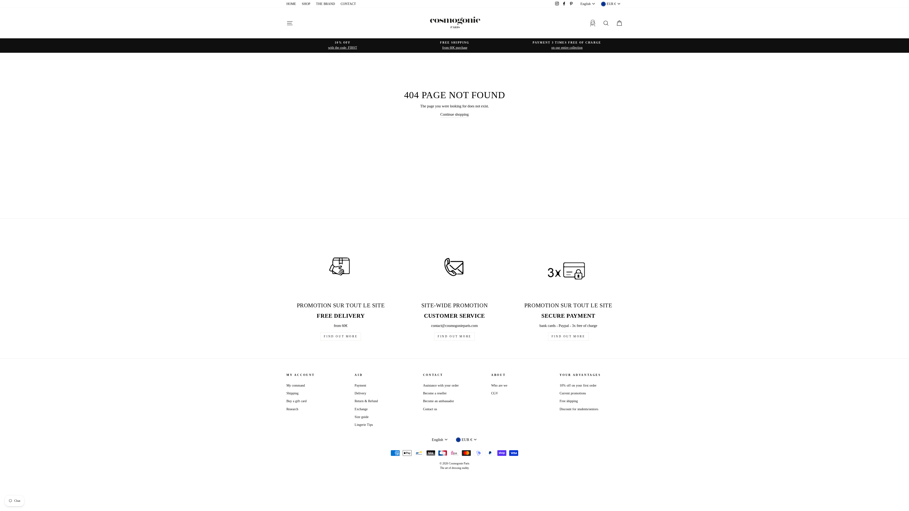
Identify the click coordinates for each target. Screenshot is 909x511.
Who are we (499, 385)
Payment (360, 385)
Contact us (430, 409)
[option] (342, 45)
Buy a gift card (296, 401)
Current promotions (573, 393)
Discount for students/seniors (579, 409)
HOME (291, 4)
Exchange (361, 409)
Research (292, 409)
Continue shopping (454, 114)
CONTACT (348, 4)
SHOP (306, 4)
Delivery (360, 393)
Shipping (292, 393)
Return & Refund (366, 401)
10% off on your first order (578, 385)
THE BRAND (325, 4)
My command (295, 385)
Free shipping (569, 401)
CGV (494, 393)
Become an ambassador (438, 401)
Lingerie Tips (364, 425)
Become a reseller (435, 393)
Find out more (340, 336)
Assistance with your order (441, 385)
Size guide (362, 417)
